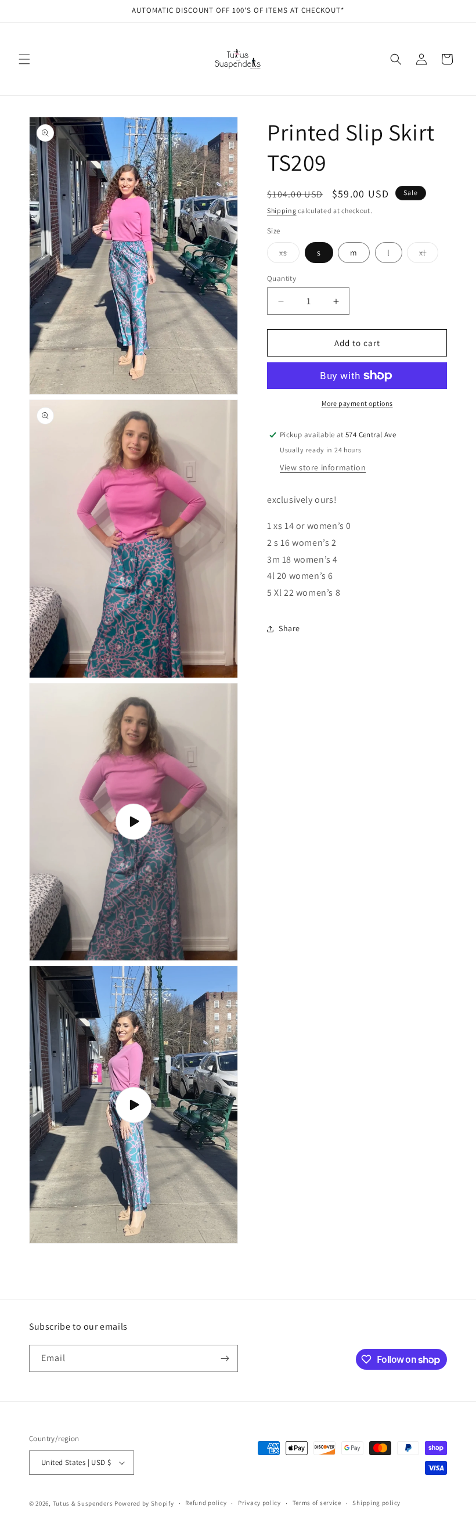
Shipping (282, 210)
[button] (24, 59)
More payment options (357, 403)
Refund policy (205, 1503)
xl (428, 255)
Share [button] (289, 628)
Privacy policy (259, 1503)
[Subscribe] (224, 1358)
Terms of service (317, 1503)
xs (289, 255)
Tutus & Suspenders (83, 1503)
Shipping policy (376, 1503)
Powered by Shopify (144, 1503)
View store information (323, 467)
